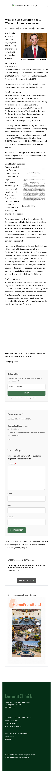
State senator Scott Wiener (20, 356)
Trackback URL (13, 419)
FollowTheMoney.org (25, 125)
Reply (9, 439)
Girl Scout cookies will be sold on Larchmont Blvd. (27, 541)
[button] (26, 580)
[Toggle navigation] (6, 7)
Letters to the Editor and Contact (19, 718)
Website (11, 517)
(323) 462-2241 (10, 707)
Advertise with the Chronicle (16, 733)
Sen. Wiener (10, 63)
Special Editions (11, 721)
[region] (26, 569)
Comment (12, 464)
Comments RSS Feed (25, 419)
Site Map (8, 739)
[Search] (48, 6)
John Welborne (11, 28)
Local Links (9, 736)
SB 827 (21, 353)
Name (10, 493)
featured (13, 353)
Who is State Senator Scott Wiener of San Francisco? (23, 21)
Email (10, 505)
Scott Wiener (30, 353)
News (16, 361)
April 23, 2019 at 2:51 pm (15, 429)
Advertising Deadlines (13, 726)
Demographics (10, 723)
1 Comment (39, 28)
